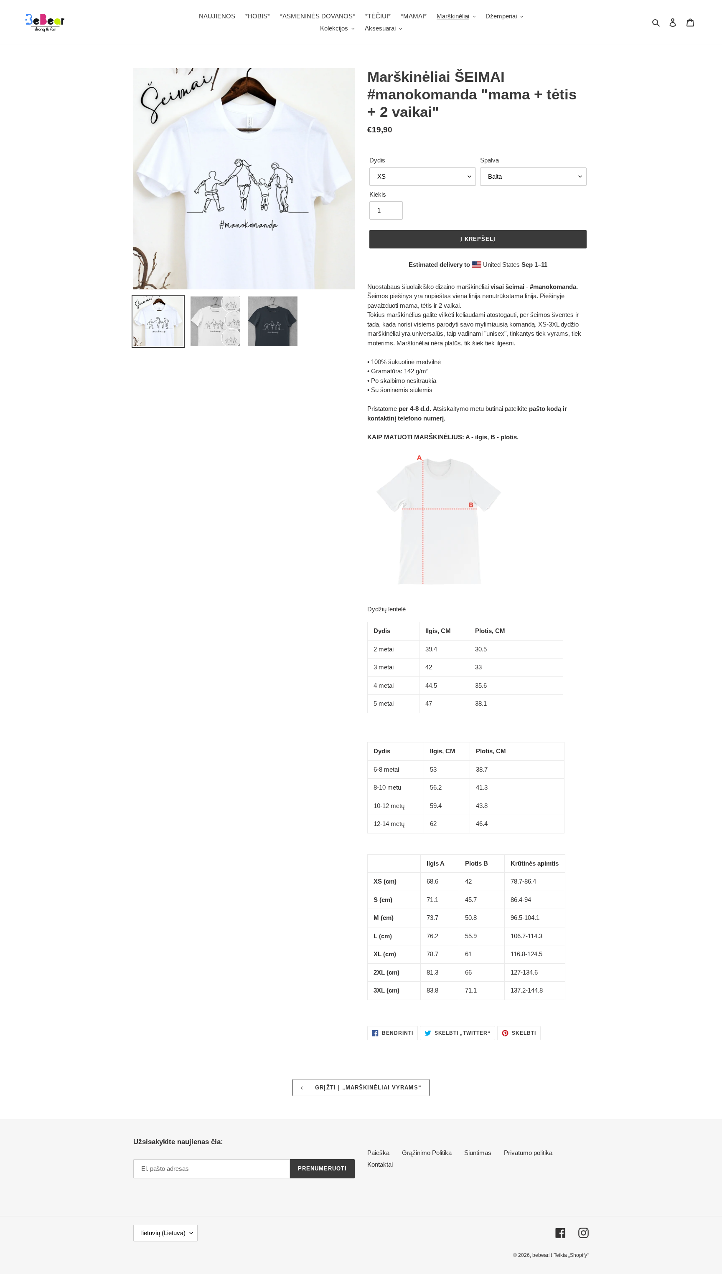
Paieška (378, 1152)
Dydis (377, 160)
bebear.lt (542, 1255)
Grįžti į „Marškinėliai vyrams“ (367, 1087)
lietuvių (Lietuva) (163, 1232)
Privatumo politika (528, 1152)
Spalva (489, 160)
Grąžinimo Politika (427, 1152)
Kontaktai (380, 1164)
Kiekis (377, 194)
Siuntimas (477, 1152)
